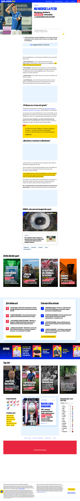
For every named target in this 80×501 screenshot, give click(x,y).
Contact (54, 438)
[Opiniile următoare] (8, 353)
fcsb (46, 247)
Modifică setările (48, 438)
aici (11, 494)
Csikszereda (64, 431)
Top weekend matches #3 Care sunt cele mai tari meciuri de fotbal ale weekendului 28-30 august (30, 380)
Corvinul (64, 416)
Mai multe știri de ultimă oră (14, 336)
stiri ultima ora (10, 415)
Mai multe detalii (22, 488)
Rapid (63, 410)
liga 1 (9, 425)
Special (72, 1)
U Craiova (64, 411)
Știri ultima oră (12, 303)
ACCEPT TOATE (71, 489)
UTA (63, 430)
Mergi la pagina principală (49, 336)
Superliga (36, 5)
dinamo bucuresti (11, 419)
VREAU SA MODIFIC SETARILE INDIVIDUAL (71, 493)
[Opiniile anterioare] (3, 353)
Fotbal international (59, 1)
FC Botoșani (64, 426)
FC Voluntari (64, 428)
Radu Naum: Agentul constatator (43, 351)
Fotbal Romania (49, 1)
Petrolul (63, 421)
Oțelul (63, 413)
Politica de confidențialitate (38, 438)
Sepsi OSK (64, 423)
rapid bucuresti (11, 417)
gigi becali (26, 247)
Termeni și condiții (27, 438)
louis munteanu (27, 249)
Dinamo (63, 406)
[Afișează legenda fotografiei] (30, 33)
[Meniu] (78, 1)
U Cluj (63, 420)
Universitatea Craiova (12, 423)
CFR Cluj (9, 421)
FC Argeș (64, 415)
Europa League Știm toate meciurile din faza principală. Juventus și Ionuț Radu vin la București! (68, 273)
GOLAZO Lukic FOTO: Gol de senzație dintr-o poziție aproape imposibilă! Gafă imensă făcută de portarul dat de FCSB (22, 309)
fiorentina (34, 247)
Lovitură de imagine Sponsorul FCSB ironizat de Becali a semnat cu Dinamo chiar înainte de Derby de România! (57, 323)
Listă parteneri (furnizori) (41, 492)
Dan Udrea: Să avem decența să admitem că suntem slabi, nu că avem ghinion (22, 351)
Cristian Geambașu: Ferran (63, 351)
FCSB (63, 408)
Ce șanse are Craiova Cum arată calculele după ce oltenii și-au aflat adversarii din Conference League (22, 316)
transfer (40, 247)
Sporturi (67, 1)
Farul (63, 418)
